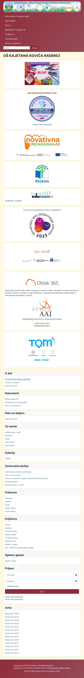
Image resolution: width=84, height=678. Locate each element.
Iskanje (34, 48)
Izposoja (8, 528)
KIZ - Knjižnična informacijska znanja (19, 548)
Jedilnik (8, 502)
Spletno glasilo (10, 561)
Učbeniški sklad (11, 538)
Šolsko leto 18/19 (11, 637)
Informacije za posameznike (16, 402)
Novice (8, 25)
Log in (42, 591)
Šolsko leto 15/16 (11, 646)
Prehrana (8, 498)
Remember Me (13, 586)
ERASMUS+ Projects (14, 30)
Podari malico (10, 511)
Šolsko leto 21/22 (12, 627)
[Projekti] (13, 34)
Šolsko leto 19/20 (12, 633)
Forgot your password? (14, 597)
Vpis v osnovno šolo (13, 475)
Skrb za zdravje (12, 43)
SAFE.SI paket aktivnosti (42, 124)
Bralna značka (10, 534)
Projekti (8, 34)
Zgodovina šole (11, 386)
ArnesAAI (35, 290)
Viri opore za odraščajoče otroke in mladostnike (42, 210)
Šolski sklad (9, 445)
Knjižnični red (10, 541)
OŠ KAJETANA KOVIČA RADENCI (18, 379)
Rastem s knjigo (11, 544)
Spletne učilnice (11, 419)
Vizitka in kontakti (12, 382)
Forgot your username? (14, 599)
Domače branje (11, 531)
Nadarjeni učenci (11, 482)
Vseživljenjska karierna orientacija (18, 472)
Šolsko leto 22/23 (12, 623)
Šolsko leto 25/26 (12, 614)
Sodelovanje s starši (13, 432)
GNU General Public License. (59, 668)
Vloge (7, 439)
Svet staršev (10, 442)
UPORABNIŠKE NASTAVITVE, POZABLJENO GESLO (42, 319)
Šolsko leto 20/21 (12, 630)
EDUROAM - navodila (13, 201)
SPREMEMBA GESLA (42, 326)
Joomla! (17, 668)
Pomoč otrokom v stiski (14, 485)
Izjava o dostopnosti (13, 406)
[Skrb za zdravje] (20, 43)
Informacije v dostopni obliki (17, 16)
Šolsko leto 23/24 (12, 620)
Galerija (8, 459)
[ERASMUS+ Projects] (24, 29)
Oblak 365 (9, 290)
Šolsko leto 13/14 (11, 653)
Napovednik (10, 21)
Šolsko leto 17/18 (11, 640)
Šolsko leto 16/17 (11, 643)
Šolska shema (10, 508)
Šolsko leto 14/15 (11, 650)
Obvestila (8, 435)
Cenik (7, 505)
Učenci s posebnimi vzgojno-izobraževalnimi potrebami (26, 478)
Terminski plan (11, 39)
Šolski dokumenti (11, 399)
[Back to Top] (80, 674)
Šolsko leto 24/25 (12, 617)
